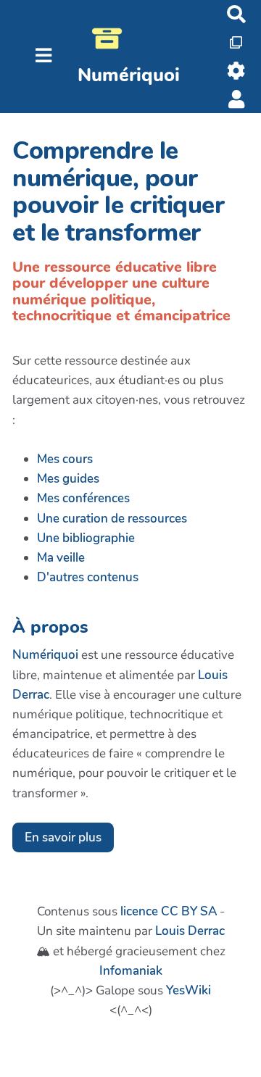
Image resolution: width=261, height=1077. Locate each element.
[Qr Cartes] (236, 42)
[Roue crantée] (236, 71)
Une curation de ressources (112, 518)
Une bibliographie (86, 538)
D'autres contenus (87, 577)
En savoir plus (63, 837)
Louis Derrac (190, 931)
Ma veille (61, 557)
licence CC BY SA (168, 911)
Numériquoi (45, 654)
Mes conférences (83, 498)
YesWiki (188, 990)
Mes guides (68, 478)
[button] (236, 99)
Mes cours (65, 459)
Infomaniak (130, 970)
